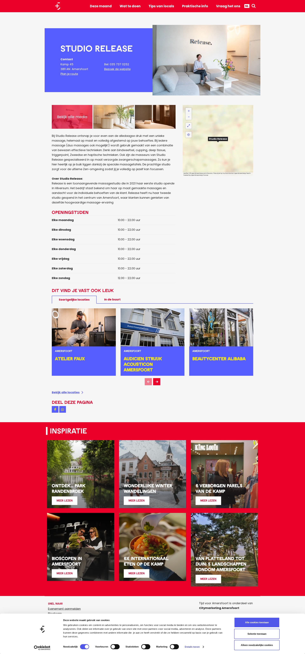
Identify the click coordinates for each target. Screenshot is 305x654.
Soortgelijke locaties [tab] (74, 300)
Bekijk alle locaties (66, 392)
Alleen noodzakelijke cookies (257, 645)
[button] (218, 141)
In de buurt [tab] (112, 299)
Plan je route (69, 74)
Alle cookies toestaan (257, 622)
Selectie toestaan (256, 633)
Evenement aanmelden (64, 609)
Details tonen (192, 646)
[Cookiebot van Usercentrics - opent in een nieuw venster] (42, 647)
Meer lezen (65, 502)
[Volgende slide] (156, 381)
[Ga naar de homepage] (59, 6)
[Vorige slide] (148, 381)
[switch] (115, 646)
